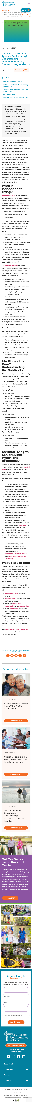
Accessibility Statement (20, 1095)
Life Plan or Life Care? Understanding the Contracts (15, 85)
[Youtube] (8, 1056)
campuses (14, 609)
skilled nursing (23, 606)
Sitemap (25, 1097)
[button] (8, 655)
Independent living (8, 196)
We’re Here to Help (9, 94)
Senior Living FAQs (21, 70)
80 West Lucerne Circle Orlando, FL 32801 (16, 1051)
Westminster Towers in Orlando (16, 554)
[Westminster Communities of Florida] (8, 3)
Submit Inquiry (15, 1022)
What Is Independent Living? (12, 82)
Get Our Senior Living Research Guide (15, 98)
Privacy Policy (8, 1095)
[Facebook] (18, 1056)
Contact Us (25, 15)
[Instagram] (13, 1056)
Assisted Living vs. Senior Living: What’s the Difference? (16, 90)
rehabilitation (10, 606)
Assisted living (10, 599)
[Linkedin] (24, 1056)
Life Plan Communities (10, 266)
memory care (23, 525)
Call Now (25, 10)
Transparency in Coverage (13, 1097)
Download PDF (10, 898)
